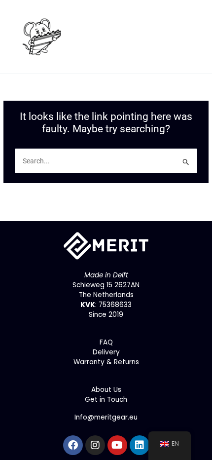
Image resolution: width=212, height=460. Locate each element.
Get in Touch (106, 399)
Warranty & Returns (106, 362)
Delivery (106, 352)
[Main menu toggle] (192, 37)
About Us (106, 389)
